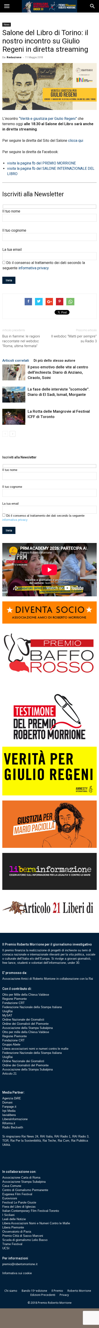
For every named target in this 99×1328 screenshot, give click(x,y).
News (6, 24)
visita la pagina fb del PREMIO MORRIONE (41, 163)
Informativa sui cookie (17, 1273)
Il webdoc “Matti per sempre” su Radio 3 (74, 338)
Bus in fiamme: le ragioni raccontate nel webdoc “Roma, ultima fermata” (21, 341)
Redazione (14, 57)
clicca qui (75, 140)
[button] (92, 6)
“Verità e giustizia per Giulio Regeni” (48, 118)
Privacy (64, 1295)
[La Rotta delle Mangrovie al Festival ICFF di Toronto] (13, 417)
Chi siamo (10, 1291)
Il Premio (57, 1291)
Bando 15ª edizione (34, 1291)
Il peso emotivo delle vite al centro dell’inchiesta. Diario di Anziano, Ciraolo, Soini (58, 372)
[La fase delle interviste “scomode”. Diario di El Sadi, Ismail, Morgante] (13, 395)
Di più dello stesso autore (54, 360)
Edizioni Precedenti (42, 1295)
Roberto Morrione (79, 1291)
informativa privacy (33, 268)
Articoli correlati (15, 360)
